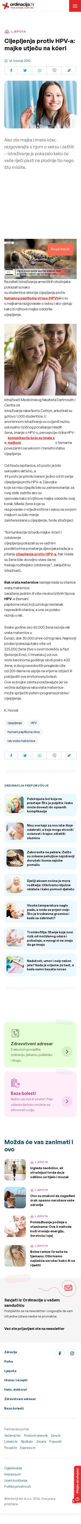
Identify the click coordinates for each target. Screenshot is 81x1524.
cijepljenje (15, 723)
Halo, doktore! (15, 1389)
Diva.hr (56, 1435)
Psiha (8, 1361)
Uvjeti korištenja (15, 1480)
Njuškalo (27, 1441)
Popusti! (55, 1441)
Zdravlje (10, 1352)
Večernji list (12, 1435)
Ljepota (10, 1371)
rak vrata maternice (21, 741)
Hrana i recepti (15, 1380)
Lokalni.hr (11, 1441)
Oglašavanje (13, 1468)
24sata (41, 1441)
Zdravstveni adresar (20, 1399)
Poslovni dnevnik (36, 1435)
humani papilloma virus (24, 732)
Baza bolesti (14, 1408)
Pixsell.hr (10, 1448)
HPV (34, 723)
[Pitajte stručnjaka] (77, 1484)
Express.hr (28, 1448)
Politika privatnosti (17, 1486)
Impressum (12, 1474)
